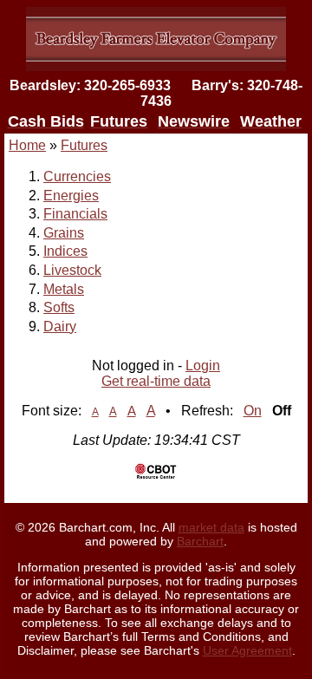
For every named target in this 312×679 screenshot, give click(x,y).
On (253, 410)
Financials (75, 213)
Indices (65, 251)
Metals (63, 289)
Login (202, 365)
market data (211, 527)
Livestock (72, 270)
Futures (84, 145)
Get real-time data (156, 381)
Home (27, 145)
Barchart (200, 541)
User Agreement (247, 650)
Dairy (59, 326)
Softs (59, 307)
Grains (63, 232)
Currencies (77, 176)
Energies (71, 195)
